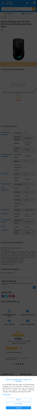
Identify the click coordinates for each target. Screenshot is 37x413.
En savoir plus (6, 394)
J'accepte (18, 407)
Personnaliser (18, 403)
